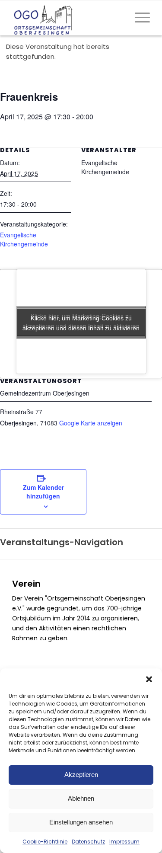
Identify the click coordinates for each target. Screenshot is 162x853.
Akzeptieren (81, 774)
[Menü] (138, 17)
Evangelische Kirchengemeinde (24, 239)
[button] (149, 679)
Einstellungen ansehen (81, 822)
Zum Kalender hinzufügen (43, 491)
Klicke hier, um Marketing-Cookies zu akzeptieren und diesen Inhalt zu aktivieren (81, 323)
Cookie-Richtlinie (44, 841)
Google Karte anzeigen (90, 423)
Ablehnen (81, 798)
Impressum (124, 841)
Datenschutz (88, 841)
